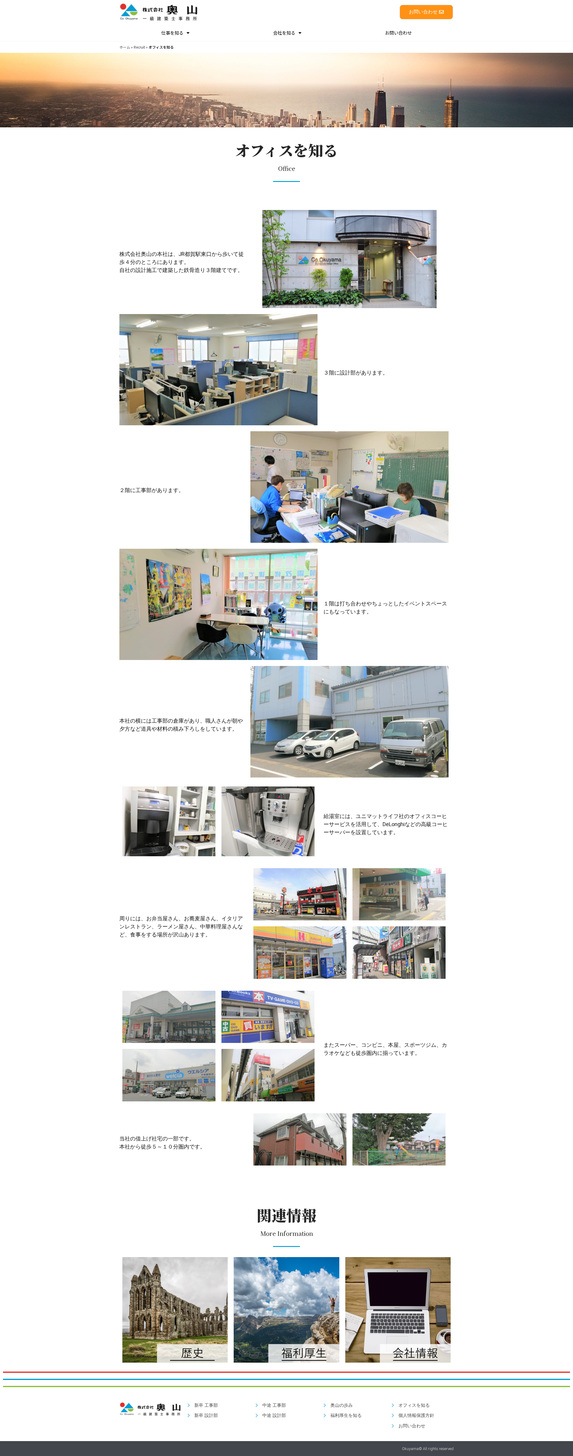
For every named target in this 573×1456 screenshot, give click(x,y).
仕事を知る (172, 33)
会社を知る (284, 33)
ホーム (124, 47)
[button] (426, 12)
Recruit (139, 47)
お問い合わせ (398, 33)
